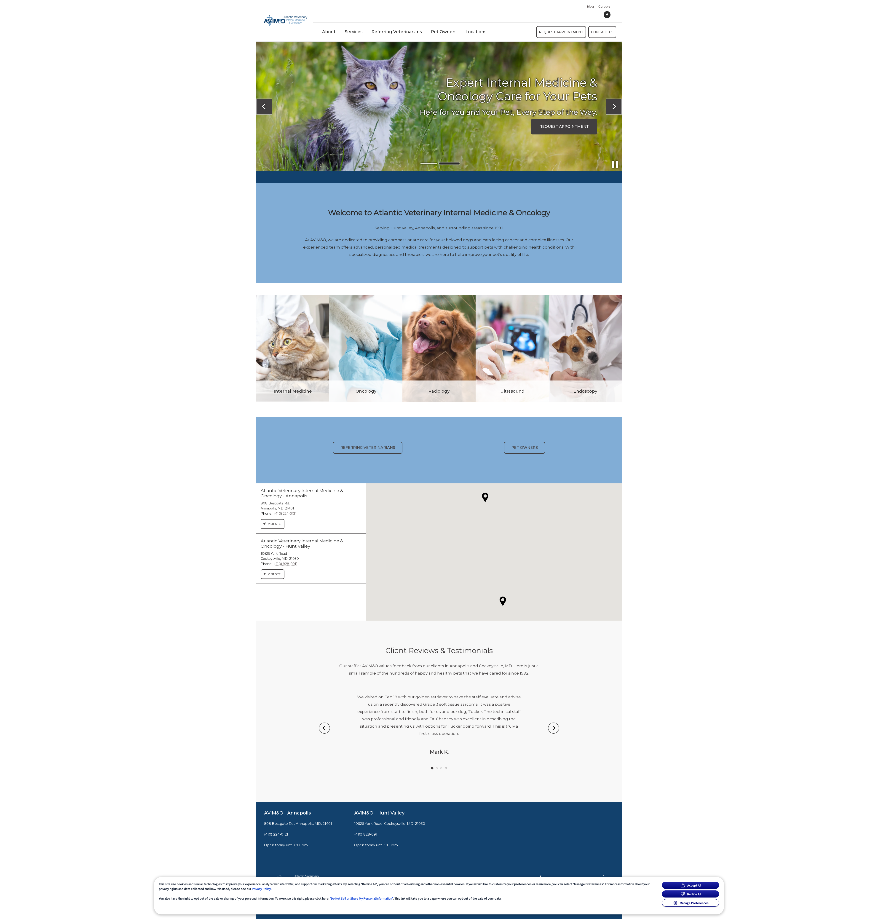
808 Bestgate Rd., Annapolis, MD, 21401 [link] (298, 824)
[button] (502, 601)
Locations (476, 31)
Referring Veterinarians (397, 31)
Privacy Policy (261, 889)
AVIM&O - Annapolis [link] (287, 813)
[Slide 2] (449, 163)
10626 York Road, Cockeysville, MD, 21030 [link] (389, 824)
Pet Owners (443, 31)
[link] (285, 20)
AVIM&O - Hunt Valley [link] (379, 813)
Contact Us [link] (602, 32)
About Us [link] (299, 119)
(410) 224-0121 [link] (276, 834)
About (329, 31)
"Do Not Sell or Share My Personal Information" (361, 898)
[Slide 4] (446, 768)
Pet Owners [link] (524, 447)
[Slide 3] (441, 768)
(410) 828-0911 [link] (366, 834)
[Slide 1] (428, 164)
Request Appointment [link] (561, 32)
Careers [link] (604, 6)
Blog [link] (590, 6)
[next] (614, 107)
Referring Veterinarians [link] (367, 447)
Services (353, 31)
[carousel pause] (615, 164)
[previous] (264, 107)
